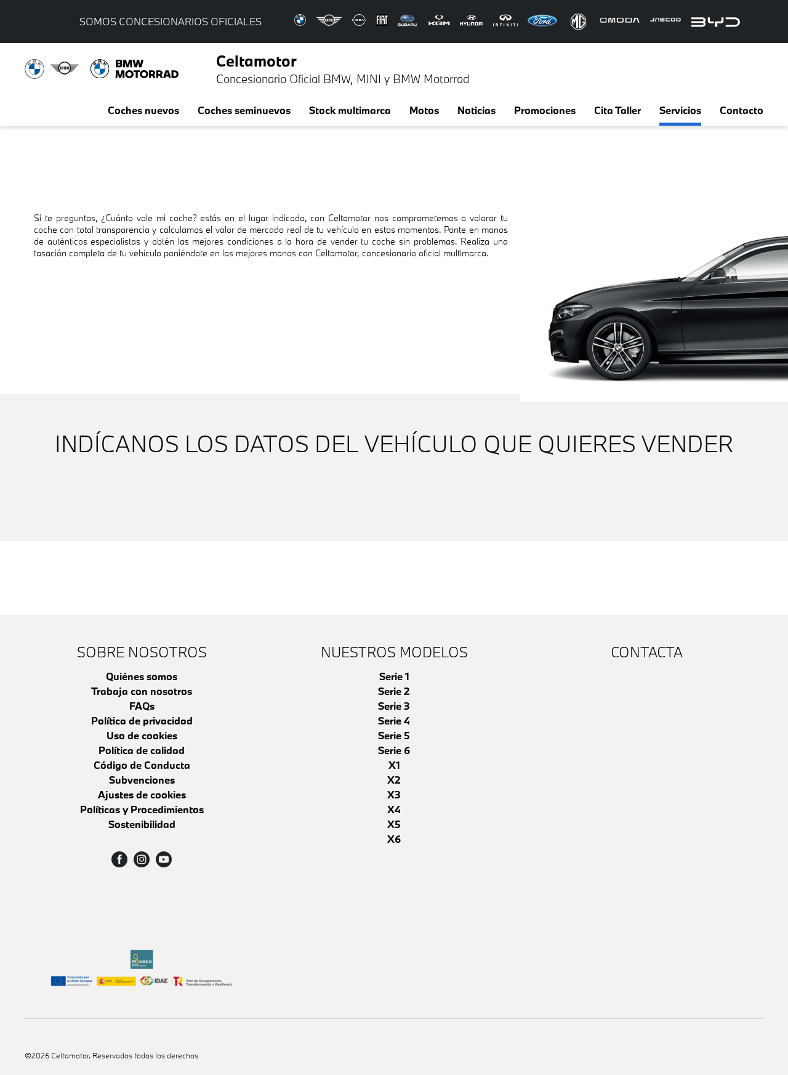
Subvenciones (142, 779)
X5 (394, 823)
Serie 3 (394, 705)
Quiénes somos (141, 676)
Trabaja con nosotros (141, 690)
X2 (394, 779)
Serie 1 (394, 676)
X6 (394, 838)
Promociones (545, 109)
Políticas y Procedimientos (142, 809)
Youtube (164, 859)
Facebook (119, 859)
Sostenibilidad (141, 823)
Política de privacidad (142, 720)
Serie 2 (394, 690)
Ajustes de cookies (142, 794)
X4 (394, 809)
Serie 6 (394, 750)
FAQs (142, 705)
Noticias (476, 109)
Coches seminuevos (244, 109)
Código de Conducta (142, 764)
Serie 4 (394, 720)
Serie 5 (394, 735)
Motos (424, 109)
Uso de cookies (142, 735)
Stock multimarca (350, 109)
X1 (394, 764)
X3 (394, 794)
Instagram (142, 859)
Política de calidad (141, 750)
